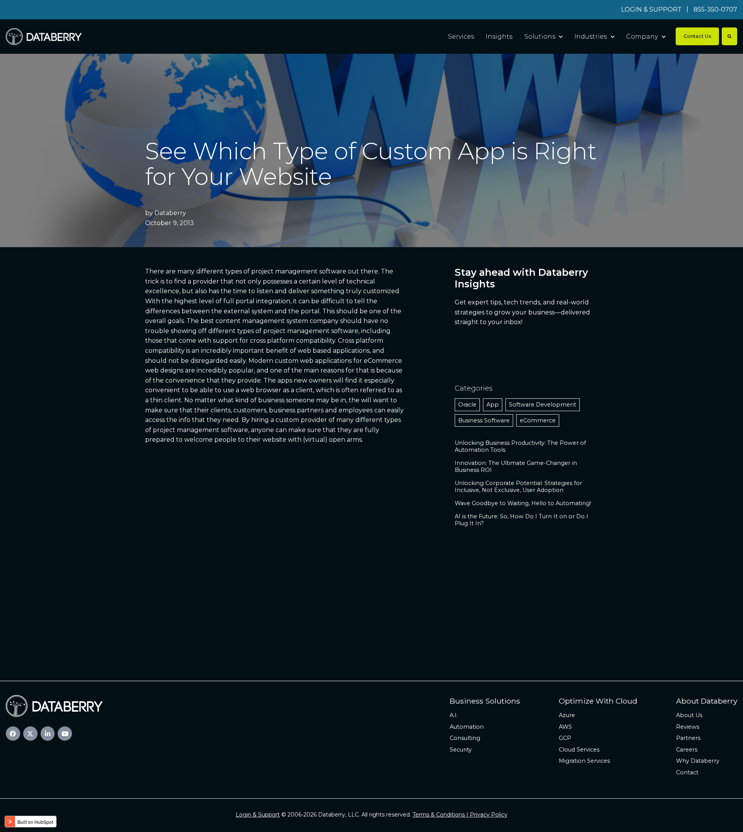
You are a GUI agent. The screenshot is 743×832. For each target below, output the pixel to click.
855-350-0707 (715, 9)
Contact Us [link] (697, 36)
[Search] (729, 36)
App (492, 404)
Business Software (484, 420)
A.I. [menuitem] (454, 715)
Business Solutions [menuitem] (485, 701)
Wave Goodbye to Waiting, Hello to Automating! (523, 503)
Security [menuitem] (461, 749)
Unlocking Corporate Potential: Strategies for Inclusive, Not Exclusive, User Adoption (518, 487)
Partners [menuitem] (688, 738)
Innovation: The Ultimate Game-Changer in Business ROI (516, 466)
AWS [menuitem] (565, 726)
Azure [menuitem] (567, 715)
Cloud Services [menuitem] (579, 749)
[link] (44, 36)
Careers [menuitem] (686, 749)
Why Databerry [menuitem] (697, 760)
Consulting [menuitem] (465, 738)
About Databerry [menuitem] (706, 701)
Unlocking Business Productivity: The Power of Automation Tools (520, 446)
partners (310, 410)
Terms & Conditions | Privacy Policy (460, 814)
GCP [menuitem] (565, 738)
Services (461, 36)
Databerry (170, 213)
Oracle (467, 404)
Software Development (542, 404)
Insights (499, 36)
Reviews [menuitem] (687, 726)
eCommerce (538, 420)
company (324, 321)
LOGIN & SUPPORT (651, 9)
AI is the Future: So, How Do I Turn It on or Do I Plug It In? (521, 520)
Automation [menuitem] (467, 726)
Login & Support (258, 814)
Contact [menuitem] (687, 772)
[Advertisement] (371, 596)
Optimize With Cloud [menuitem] (598, 701)
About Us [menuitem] (689, 715)
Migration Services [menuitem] (584, 760)
